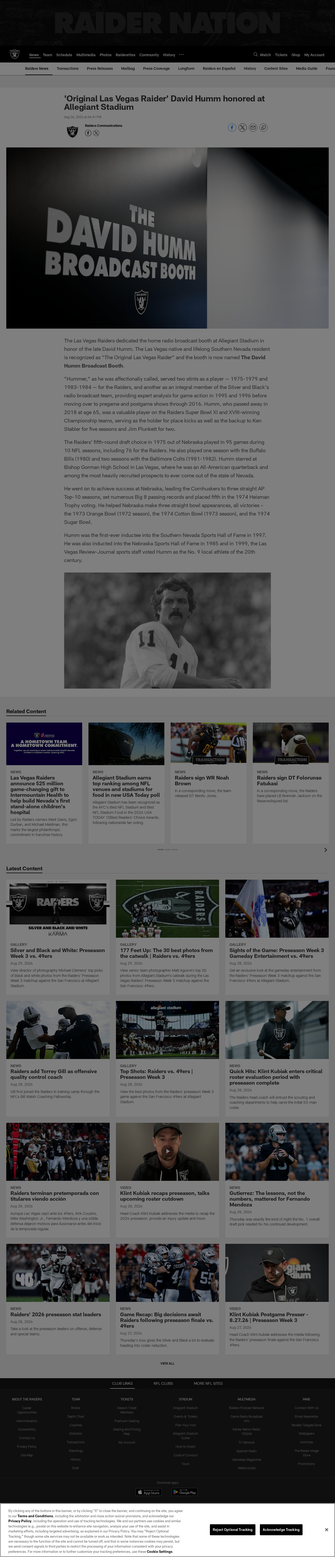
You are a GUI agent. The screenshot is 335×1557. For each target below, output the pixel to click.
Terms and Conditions (35, 1516)
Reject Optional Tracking (233, 1529)
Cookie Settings (159, 1551)
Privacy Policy (19, 1521)
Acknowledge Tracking (281, 1529)
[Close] (326, 1530)
